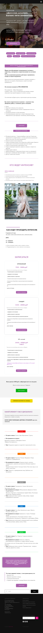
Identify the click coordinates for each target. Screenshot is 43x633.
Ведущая (9, 56)
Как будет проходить (21, 53)
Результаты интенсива (31, 53)
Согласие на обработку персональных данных (29, 603)
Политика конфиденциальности (27, 607)
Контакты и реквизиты (26, 600)
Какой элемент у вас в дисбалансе (28, 56)
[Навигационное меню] (41, 1)
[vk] (23, 621)
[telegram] (27, 621)
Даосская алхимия (10, 53)
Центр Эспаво (11, 626)
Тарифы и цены (16, 56)
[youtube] (25, 621)
